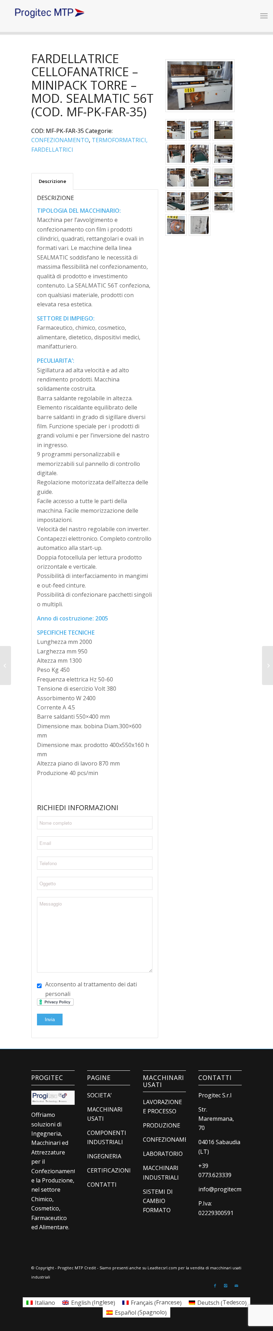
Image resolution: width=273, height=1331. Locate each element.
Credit (90, 1267)
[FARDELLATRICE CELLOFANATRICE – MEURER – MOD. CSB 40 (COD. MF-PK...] (5, 665)
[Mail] (236, 1285)
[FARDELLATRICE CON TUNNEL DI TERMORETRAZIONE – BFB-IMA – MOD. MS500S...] (267, 665)
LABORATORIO (163, 1154)
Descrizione (52, 181)
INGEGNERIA (104, 1156)
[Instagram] (225, 1285)
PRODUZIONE (161, 1125)
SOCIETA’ (99, 1095)
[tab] (52, 181)
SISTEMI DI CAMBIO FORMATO (158, 1201)
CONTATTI (102, 1184)
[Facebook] (215, 1285)
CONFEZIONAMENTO (60, 140)
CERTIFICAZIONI (109, 1170)
